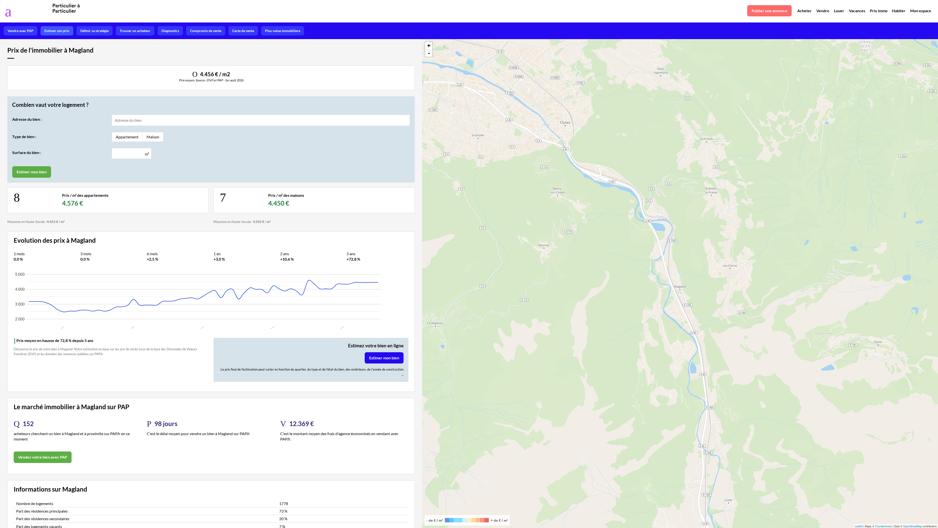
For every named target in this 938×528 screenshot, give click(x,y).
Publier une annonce (769, 10)
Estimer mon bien (384, 357)
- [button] (429, 53)
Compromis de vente (205, 31)
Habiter (899, 10)
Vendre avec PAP (20, 31)
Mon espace (920, 10)
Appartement (127, 136)
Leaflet (859, 526)
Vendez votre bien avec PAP (42, 457)
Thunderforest (883, 526)
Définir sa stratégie (94, 31)
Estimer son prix (56, 31)
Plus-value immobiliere (282, 31)
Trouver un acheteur (135, 31)
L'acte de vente (243, 31)
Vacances (857, 10)
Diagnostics (170, 31)
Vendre (822, 10)
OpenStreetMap (912, 526)
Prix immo (878, 10)
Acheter (804, 10)
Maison (153, 136)
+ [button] (428, 46)
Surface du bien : (26, 152)
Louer (839, 10)
